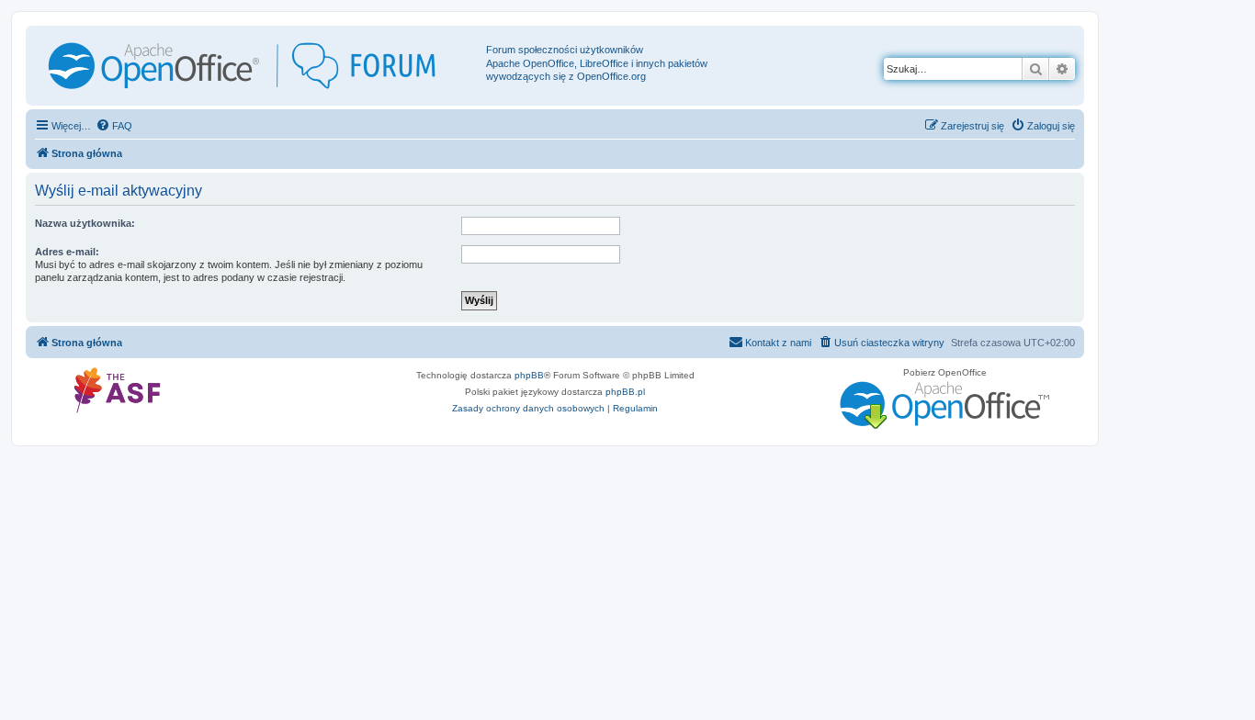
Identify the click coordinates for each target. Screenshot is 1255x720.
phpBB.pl (625, 392)
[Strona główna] (258, 65)
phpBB (529, 375)
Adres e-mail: (67, 251)
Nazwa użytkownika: (85, 223)
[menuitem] (114, 126)
